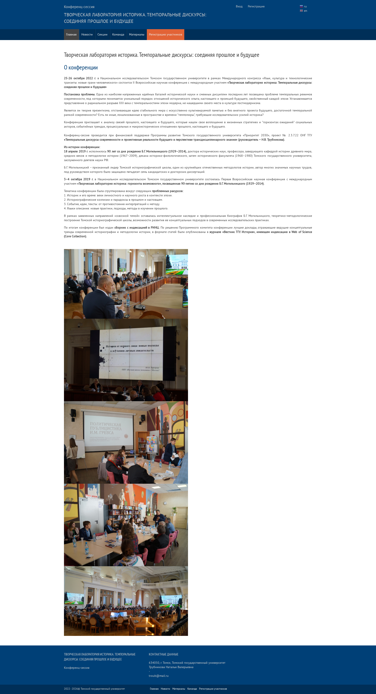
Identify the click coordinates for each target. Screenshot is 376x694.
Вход (239, 6)
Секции (102, 34)
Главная (71, 34)
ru (305, 6)
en (305, 10)
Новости (87, 34)
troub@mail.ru (159, 675)
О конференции (81, 67)
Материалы (136, 34)
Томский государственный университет (103, 688)
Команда (118, 34)
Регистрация (256, 6)
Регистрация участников (165, 34)
